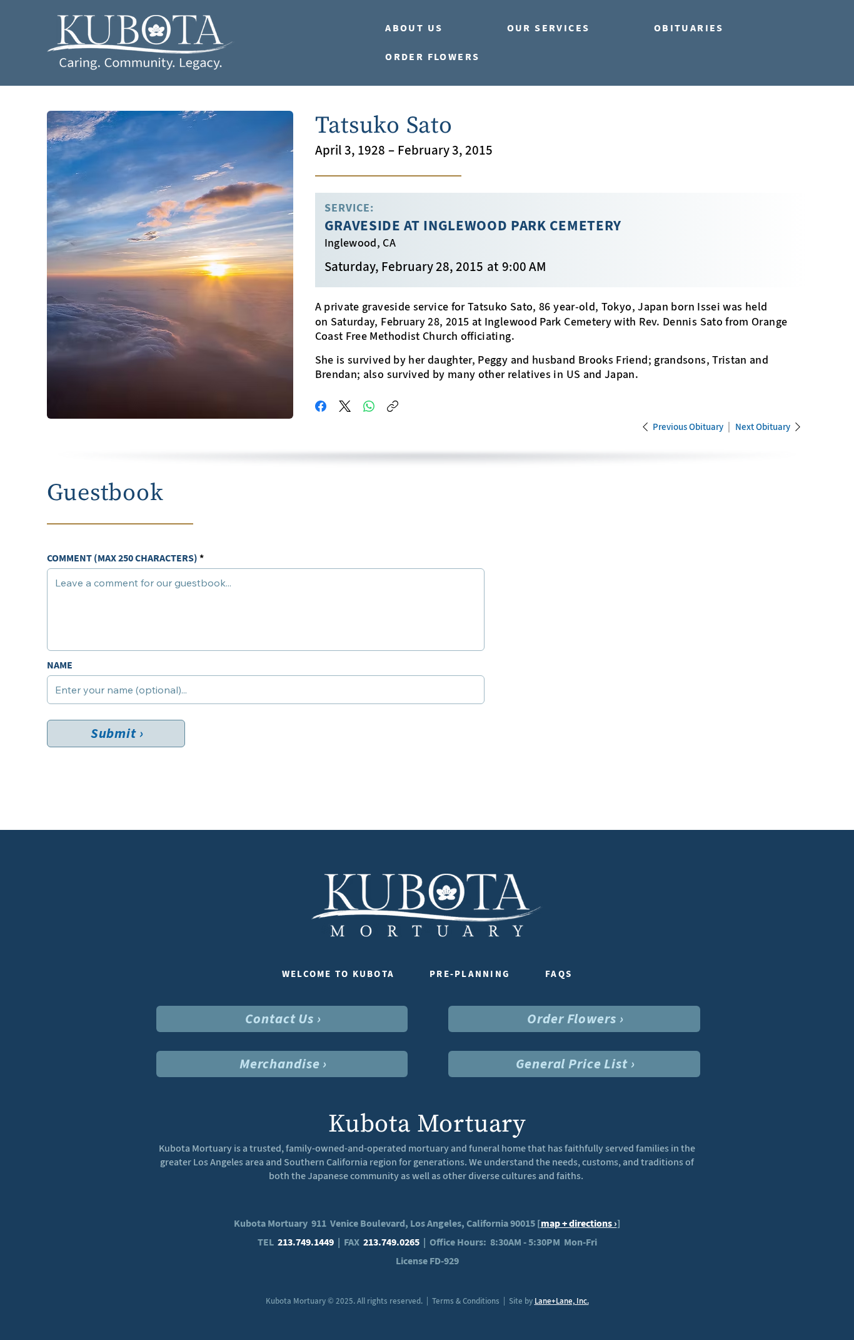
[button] (433, 28)
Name (60, 665)
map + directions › (579, 1223)
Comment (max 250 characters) (122, 558)
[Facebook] (320, 406)
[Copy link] (392, 406)
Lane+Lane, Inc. (562, 1301)
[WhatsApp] (368, 406)
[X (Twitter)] (345, 406)
